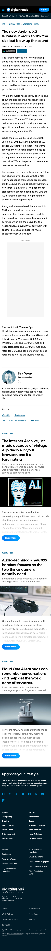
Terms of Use (7, 925)
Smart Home (7, 829)
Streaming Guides (37, 825)
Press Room (33, 914)
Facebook (3, 794)
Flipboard (3, 800)
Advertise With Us (9, 859)
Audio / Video (8, 825)
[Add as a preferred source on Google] (9, 51)
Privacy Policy (34, 908)
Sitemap (32, 919)
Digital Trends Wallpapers (39, 861)
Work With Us (7, 914)
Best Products (35, 829)
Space (31, 821)
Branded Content (36, 857)
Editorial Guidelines (9, 863)
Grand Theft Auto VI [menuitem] (9, 16)
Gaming (5, 821)
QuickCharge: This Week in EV (14, 420)
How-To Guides (35, 834)
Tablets (32, 812)
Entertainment (8, 834)
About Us (5, 849)
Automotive (7, 838)
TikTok (29, 794)
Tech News (34, 420)
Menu (3, 9)
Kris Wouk (8, 46)
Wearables (6, 415)
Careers (5, 908)
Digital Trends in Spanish (38, 866)
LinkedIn (42, 794)
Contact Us (6, 854)
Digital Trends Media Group (15, 934)
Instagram (10, 794)
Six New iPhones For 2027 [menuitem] (29, 16)
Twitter (16, 794)
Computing (7, 816)
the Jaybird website (33, 354)
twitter (19, 381)
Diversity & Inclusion (10, 919)
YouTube (23, 794)
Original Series (35, 838)
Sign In (44, 9)
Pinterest (36, 794)
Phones (5, 812)
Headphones (19, 415)
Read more (10, 537)
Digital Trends (14, 12)
